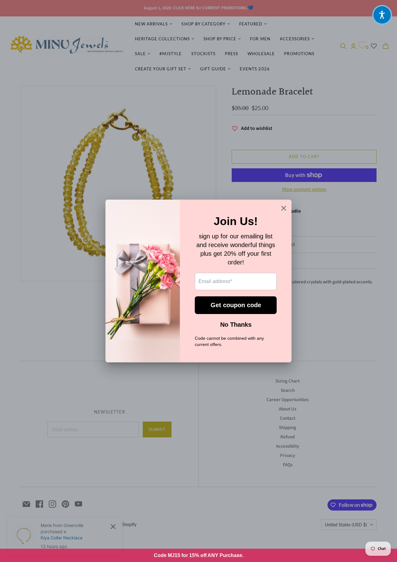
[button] (382, 15)
